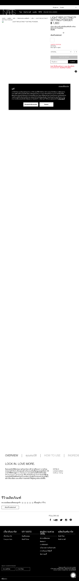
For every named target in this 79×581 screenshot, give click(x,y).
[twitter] (61, 520)
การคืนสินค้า (44, 544)
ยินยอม (46, 104)
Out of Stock (64, 57)
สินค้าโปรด (25, 539)
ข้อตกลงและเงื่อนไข (70, 568)
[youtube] (55, 520)
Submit (72, 62)
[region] (39, 97)
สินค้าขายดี (27, 12)
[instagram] (66, 520)
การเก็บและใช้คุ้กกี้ (46, 551)
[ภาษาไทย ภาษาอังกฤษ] (23, 569)
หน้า (14, 18)
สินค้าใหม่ (61, 536)
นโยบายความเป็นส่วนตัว (48, 548)
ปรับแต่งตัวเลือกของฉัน (30, 104)
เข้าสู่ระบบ (55, 7)
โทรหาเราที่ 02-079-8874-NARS (67, 567)
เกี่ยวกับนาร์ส (8, 536)
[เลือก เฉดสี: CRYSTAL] (52, 40)
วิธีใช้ (40, 12)
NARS (3, 18)
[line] (71, 520)
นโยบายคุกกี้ (61, 99)
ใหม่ (20, 12)
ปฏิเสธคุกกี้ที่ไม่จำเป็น (64, 86)
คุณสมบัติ (31, 455)
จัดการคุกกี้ (43, 554)
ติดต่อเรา (43, 541)
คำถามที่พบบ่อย (45, 538)
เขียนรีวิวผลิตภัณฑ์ (56, 35)
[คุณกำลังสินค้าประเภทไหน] (75, 12)
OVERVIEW (11, 455)
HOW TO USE (52, 455)
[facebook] (50, 520)
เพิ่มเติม (53, 29)
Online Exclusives (50, 12)
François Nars (8, 539)
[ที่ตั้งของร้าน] (71, 7)
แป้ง (32, 18)
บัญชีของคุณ (26, 536)
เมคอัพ (35, 12)
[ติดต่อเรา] (67, 7)
